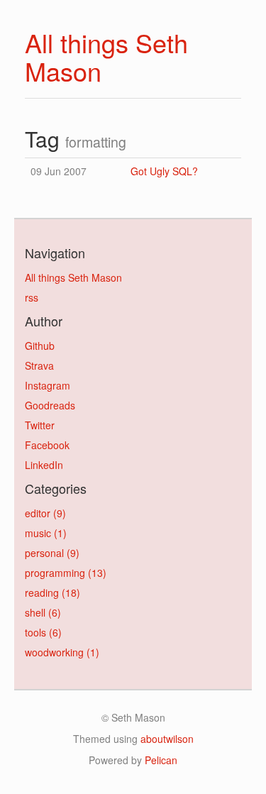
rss (31, 297)
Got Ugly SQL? (164, 171)
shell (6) (43, 612)
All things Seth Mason (106, 56)
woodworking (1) (62, 652)
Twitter (40, 425)
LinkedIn (44, 465)
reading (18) (52, 592)
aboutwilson (167, 739)
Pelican (161, 760)
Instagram (47, 385)
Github (40, 345)
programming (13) (65, 573)
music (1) (46, 533)
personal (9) (52, 553)
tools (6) (43, 632)
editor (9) (45, 513)
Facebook (47, 445)
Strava (39, 365)
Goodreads (50, 405)
